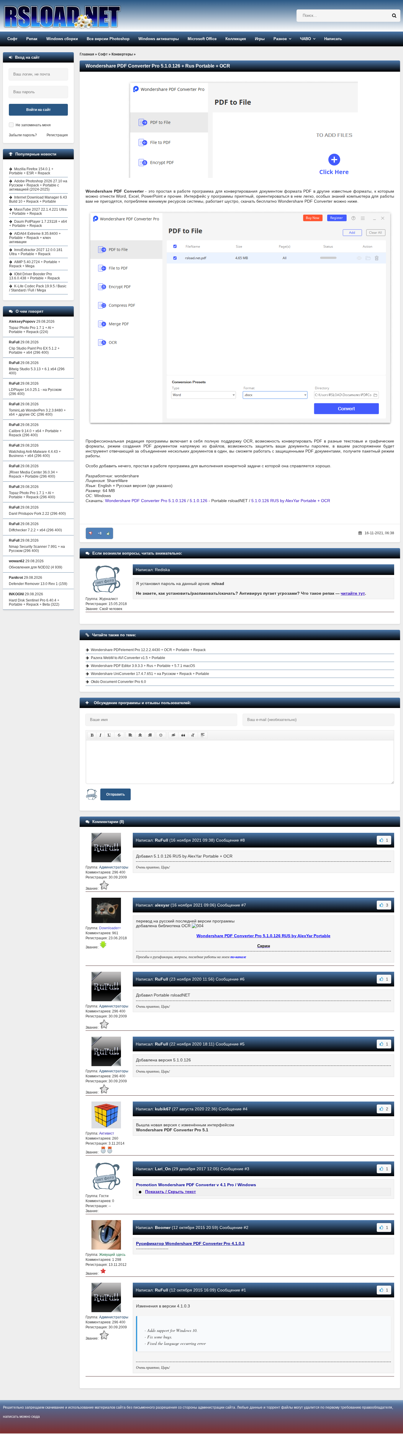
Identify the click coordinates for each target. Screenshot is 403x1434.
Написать (333, 39)
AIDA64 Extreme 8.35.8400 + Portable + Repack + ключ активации (35, 238)
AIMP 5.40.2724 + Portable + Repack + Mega (34, 264)
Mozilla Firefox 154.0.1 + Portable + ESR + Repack (31, 171)
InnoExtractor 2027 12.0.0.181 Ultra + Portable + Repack (36, 252)
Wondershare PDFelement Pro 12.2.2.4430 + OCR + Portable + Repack (148, 650)
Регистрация (57, 135)
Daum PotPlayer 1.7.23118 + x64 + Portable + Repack (38, 223)
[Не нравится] (90, 533)
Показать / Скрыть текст (170, 1191)
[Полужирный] (91, 735)
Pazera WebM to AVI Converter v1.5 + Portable (128, 658)
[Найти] (394, 16)
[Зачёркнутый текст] (119, 735)
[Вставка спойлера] (203, 735)
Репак (31, 39)
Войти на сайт (38, 110)
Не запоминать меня (33, 125)
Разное (280, 39)
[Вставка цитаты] (183, 735)
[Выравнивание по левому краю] (130, 735)
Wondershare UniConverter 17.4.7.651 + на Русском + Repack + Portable (150, 674)
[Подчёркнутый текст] (109, 735)
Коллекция (235, 39)
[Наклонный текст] (100, 735)
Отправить (115, 794)
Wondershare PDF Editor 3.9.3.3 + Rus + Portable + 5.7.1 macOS (143, 666)
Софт (12, 39)
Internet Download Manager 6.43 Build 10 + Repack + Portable (38, 199)
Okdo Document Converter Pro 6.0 (118, 682)
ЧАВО (305, 39)
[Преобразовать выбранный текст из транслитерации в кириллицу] (193, 735)
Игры (260, 39)
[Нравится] (108, 533)
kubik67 (163, 1109)
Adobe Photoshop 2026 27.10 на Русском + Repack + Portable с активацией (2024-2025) (38, 185)
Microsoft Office (202, 39)
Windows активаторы (158, 39)
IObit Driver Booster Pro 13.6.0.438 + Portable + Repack (34, 276)
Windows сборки (62, 39)
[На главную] (77, 16)
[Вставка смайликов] (161, 735)
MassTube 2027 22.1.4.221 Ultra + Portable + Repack (38, 211)
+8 (99, 533)
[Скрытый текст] (173, 735)
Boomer (163, 1227)
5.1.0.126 (198, 500)
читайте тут (353, 593)
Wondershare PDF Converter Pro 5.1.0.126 (145, 500)
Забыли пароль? (23, 135)
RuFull (161, 840)
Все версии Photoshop (108, 39)
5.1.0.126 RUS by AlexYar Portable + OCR (290, 500)
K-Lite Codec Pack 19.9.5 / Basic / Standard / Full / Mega (37, 288)
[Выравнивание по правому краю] (150, 735)
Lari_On (163, 1168)
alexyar (162, 905)
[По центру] (140, 735)
